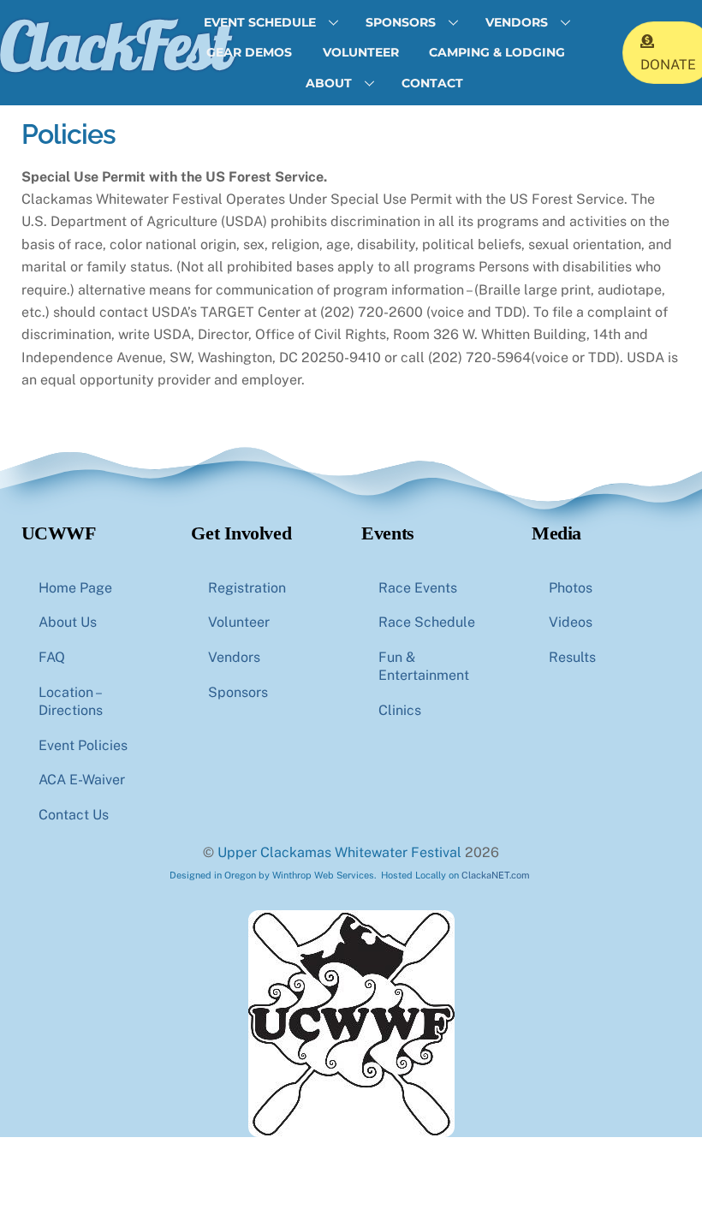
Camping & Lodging (497, 52)
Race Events (417, 588)
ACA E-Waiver (82, 779)
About (329, 83)
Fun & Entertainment (423, 666)
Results (572, 657)
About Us (68, 622)
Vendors (516, 22)
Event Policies (83, 745)
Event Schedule (260, 22)
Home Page (75, 588)
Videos (570, 622)
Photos (570, 588)
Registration (247, 588)
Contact (432, 83)
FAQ (52, 657)
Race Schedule (426, 622)
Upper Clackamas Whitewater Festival (339, 852)
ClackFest (114, 44)
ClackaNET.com (495, 875)
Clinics (399, 710)
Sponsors (401, 22)
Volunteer (361, 52)
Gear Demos (249, 52)
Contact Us (74, 815)
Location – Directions (71, 701)
